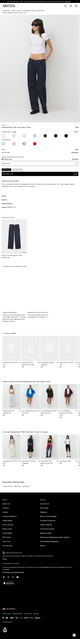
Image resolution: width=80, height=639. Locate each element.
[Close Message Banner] (77, 1)
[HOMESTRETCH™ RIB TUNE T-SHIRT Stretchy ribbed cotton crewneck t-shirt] (11, 348)
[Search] (65, 6)
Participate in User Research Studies (13, 572)
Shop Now (68, 1)
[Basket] (71, 6)
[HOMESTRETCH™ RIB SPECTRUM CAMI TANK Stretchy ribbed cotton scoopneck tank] (30, 348)
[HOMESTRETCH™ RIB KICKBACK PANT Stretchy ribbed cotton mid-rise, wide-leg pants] (11, 396)
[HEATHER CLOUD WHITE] (14, 136)
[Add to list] (76, 174)
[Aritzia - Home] (8, 6)
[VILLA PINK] (24, 136)
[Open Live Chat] (74, 635)
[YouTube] (17, 577)
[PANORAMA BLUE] (3, 144)
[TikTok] (3, 577)
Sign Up (4, 559)
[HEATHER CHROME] (35, 136)
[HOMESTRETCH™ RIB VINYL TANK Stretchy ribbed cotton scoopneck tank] (68, 348)
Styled (24, 252)
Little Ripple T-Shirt (65, 461)
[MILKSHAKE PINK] (14, 144)
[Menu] (76, 6)
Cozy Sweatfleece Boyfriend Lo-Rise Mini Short (66, 413)
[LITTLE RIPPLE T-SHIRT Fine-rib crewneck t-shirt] (68, 447)
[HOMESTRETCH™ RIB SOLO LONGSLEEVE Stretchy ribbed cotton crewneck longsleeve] (49, 348)
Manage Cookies (17, 613)
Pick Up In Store (17, 169)
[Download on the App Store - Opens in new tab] (40, 583)
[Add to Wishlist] (20, 363)
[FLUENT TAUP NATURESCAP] (24, 144)
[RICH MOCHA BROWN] (45, 136)
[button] (7, 159)
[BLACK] (66, 136)
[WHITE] (3, 136)
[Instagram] (8, 577)
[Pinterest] (13, 577)
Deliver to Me (6, 169)
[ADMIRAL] (56, 136)
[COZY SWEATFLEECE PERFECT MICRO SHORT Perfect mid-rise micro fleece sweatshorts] (30, 396)
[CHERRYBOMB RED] (35, 144)
